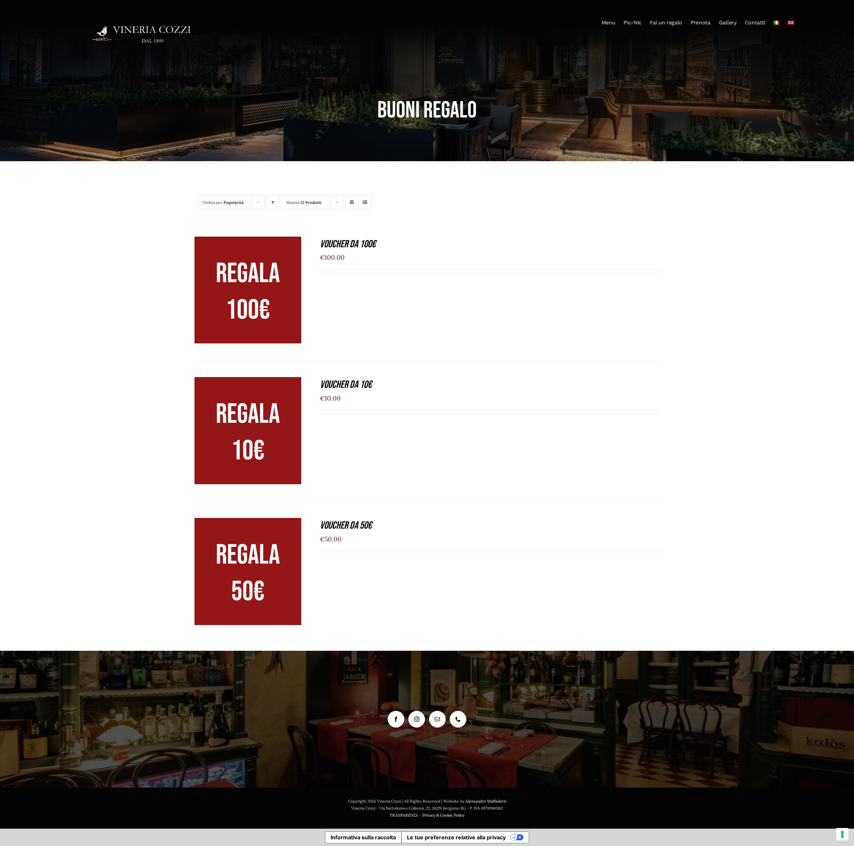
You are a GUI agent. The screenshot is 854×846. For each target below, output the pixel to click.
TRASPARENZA (404, 815)
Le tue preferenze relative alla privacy (456, 837)
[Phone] (458, 719)
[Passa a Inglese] (791, 22)
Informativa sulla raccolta (363, 837)
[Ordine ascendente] (273, 202)
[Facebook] (396, 719)
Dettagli (248, 295)
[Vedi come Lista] (365, 202)
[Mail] (437, 719)
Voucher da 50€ (346, 525)
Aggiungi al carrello (242, 287)
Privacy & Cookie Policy (443, 815)
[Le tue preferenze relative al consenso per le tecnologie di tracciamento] (842, 834)
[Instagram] (416, 719)
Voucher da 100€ (348, 244)
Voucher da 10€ (346, 384)
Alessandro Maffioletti (485, 801)
